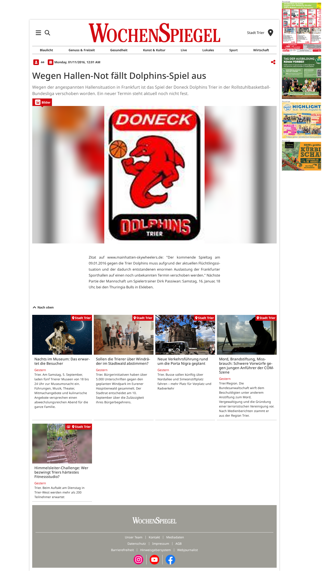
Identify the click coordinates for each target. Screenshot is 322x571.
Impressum (160, 543)
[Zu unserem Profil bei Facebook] (170, 559)
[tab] (42, 102)
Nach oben (45, 307)
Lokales (208, 50)
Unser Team (133, 537)
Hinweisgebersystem (155, 550)
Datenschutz (136, 543)
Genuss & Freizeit (82, 50)
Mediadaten (175, 537)
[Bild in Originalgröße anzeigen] (154, 174)
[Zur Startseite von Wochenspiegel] (154, 32)
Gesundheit (118, 50)
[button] (38, 33)
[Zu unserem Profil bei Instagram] (138, 559)
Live (184, 50)
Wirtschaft (261, 50)
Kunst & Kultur (154, 50)
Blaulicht (46, 50)
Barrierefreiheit (122, 550)
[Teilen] (273, 62)
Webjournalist (187, 550)
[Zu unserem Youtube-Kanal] (154, 559)
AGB (178, 543)
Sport (233, 50)
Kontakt (154, 537)
